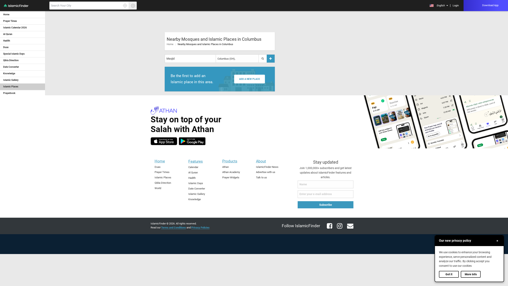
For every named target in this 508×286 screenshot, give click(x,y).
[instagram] (338, 228)
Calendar (193, 167)
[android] (192, 141)
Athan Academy (231, 172)
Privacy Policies (200, 227)
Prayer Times (162, 172)
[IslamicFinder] (24, 8)
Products (229, 161)
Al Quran (193, 172)
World (158, 188)
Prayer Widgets (230, 177)
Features (195, 161)
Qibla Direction (163, 182)
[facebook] (328, 228)
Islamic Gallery (196, 193)
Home (170, 44)
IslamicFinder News (267, 166)
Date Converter (196, 188)
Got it (448, 274)
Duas (158, 166)
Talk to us (261, 177)
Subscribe (325, 204)
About (261, 161)
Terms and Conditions (173, 227)
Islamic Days (195, 183)
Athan (225, 166)
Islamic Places (163, 177)
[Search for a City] (263, 59)
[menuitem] (439, 5)
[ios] (164, 141)
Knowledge (194, 199)
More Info (471, 274)
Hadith (192, 177)
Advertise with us (265, 172)
